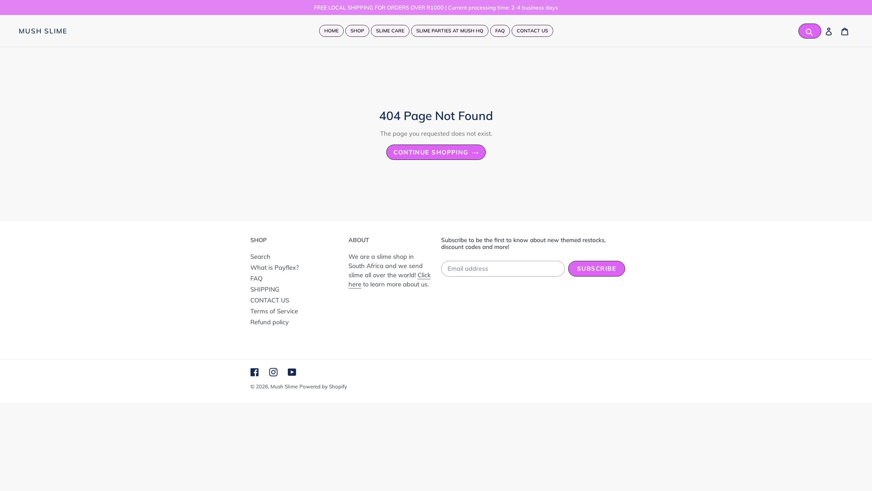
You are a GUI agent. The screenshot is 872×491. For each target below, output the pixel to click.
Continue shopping (430, 152)
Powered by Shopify (323, 386)
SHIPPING (264, 289)
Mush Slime (43, 31)
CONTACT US (269, 300)
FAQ (256, 278)
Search (260, 257)
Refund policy (269, 322)
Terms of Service (274, 311)
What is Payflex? (274, 267)
